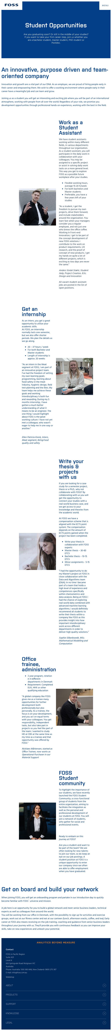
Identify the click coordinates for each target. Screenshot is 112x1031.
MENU (105, 5)
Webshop (10, 977)
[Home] (11, 5)
